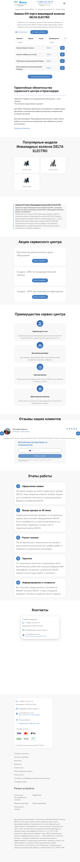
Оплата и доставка (21, 757)
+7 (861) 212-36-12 (45, 2)
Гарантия (19, 38)
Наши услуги (19, 775)
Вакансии (18, 764)
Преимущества (54, 38)
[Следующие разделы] (65, 38)
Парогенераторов (39, 803)
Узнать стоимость (40, 32)
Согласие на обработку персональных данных (32, 778)
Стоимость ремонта (21, 754)
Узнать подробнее (40, 261)
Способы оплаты (20, 782)
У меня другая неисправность (40, 76)
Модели (30, 38)
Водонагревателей (21, 803)
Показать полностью (22, 128)
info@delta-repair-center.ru (29, 709)
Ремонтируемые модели (23, 771)
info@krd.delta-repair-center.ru (36, 630)
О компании (18, 768)
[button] (2, 433)
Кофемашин (37, 795)
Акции (41, 38)
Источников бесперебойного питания (20, 797)
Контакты (17, 761)
